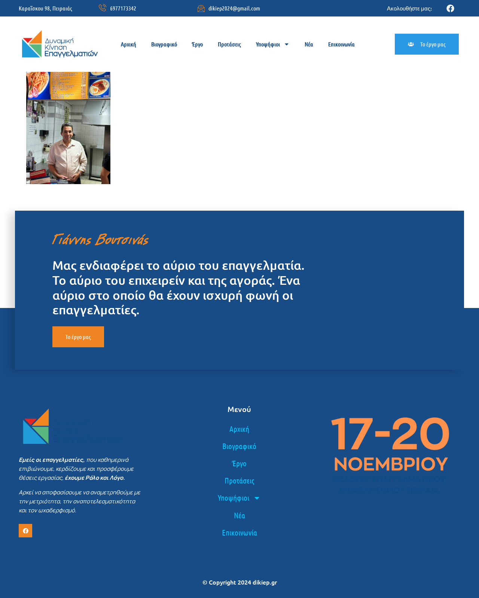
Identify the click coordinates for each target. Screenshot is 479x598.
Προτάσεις (229, 44)
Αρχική (128, 44)
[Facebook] (450, 8)
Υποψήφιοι (268, 44)
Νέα (309, 44)
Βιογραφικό (164, 44)
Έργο (197, 44)
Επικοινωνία (341, 44)
